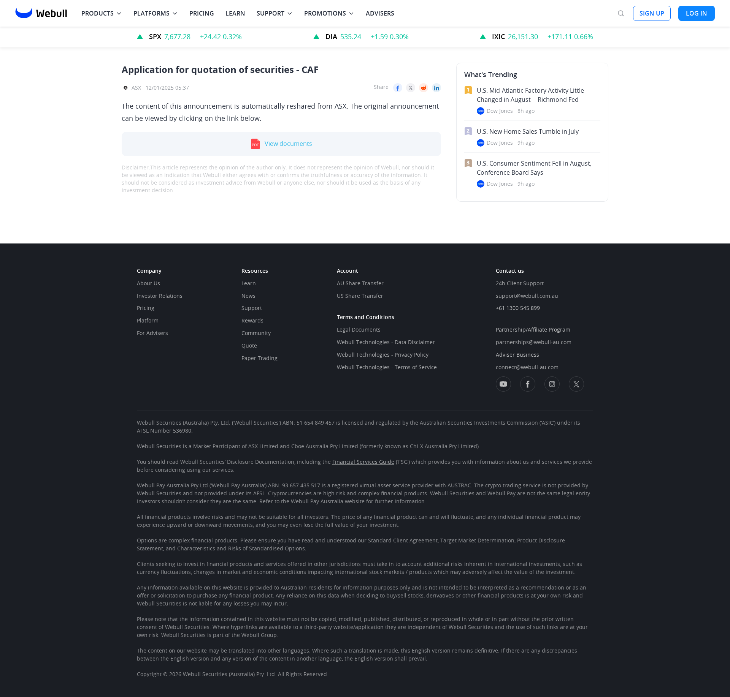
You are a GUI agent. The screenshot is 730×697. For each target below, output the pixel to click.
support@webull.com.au (527, 295)
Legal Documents (359, 329)
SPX (155, 36)
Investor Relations (159, 295)
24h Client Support (520, 283)
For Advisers (152, 333)
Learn (248, 283)
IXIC (498, 36)
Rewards (252, 320)
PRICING (201, 13)
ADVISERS (380, 13)
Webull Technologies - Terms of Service (387, 367)
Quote (249, 345)
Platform (148, 320)
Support (251, 307)
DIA (331, 36)
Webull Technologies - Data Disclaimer (386, 342)
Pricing (145, 307)
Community (256, 333)
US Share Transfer (360, 295)
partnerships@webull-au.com (533, 342)
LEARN (235, 13)
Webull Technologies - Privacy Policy (382, 354)
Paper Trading (259, 358)
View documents (288, 143)
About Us (148, 283)
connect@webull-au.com (527, 367)
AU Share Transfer (360, 283)
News (248, 295)
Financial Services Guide (363, 461)
